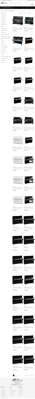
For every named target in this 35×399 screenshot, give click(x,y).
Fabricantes (3, 395)
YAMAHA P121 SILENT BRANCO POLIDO (19, 207)
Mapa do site (21, 391)
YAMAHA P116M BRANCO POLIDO (18, 147)
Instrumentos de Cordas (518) (5, 36)
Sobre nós (2, 389)
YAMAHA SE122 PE (16, 227)
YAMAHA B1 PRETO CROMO (28, 48)
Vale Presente (21, 393)
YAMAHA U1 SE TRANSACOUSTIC (18, 287)
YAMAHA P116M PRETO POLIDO (29, 147)
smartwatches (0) (3, 50)
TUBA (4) (2, 54)
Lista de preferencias (13, 391)
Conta (11, 389)
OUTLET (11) (3, 62)
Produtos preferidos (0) (30, 0)
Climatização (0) (3, 22)
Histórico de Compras (13, 390)
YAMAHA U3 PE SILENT (28, 287)
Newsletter (11, 393)
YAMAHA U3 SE (15, 307)
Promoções (11, 394)
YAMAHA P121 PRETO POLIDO (29, 187)
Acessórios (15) (3, 13)
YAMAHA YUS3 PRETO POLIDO (29, 347)
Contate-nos (20, 389)
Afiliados (20, 394)
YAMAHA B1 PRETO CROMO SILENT (19, 68)
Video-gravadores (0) (4, 58)
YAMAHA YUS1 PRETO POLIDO (18, 327)
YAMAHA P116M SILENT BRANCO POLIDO (20, 167)
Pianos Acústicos (11, 10)
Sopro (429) (3, 52)
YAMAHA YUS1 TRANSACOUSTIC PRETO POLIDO (21, 347)
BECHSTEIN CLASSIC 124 (17, 28)
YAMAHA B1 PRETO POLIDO (28, 68)
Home (2, 10)
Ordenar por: (21, 13)
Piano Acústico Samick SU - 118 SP (18, 48)
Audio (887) (3, 20)
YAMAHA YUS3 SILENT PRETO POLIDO (19, 367)
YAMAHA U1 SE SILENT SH (28, 267)
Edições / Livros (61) (4, 28)
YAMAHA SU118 (15, 247)
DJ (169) (2, 26)
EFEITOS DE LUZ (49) (4, 30)
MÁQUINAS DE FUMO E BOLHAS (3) (5, 39)
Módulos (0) (3, 41)
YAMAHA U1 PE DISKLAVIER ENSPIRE (19, 267)
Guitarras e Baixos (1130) (5, 34)
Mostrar (29, 13)
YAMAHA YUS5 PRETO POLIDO (29, 367)
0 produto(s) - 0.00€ (32, 4)
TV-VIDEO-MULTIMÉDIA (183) (5, 56)
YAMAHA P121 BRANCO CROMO (18, 187)
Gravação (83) (3, 32)
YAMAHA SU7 (26, 247)
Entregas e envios (3, 390)
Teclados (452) (3, 60)
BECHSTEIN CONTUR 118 (28, 28)
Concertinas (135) (3, 24)
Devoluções (20, 390)
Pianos (6, 10)
